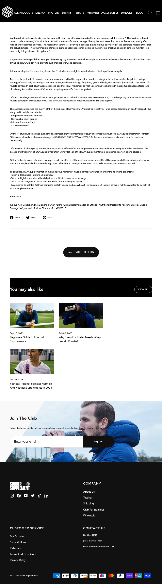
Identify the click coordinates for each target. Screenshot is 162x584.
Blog (139, 13)
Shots (80, 13)
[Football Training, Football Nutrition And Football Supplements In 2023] (32, 361)
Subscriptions (18, 542)
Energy (40, 13)
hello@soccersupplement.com (101, 546)
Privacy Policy (18, 560)
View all (143, 289)
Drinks (67, 13)
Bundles (126, 13)
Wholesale (89, 515)
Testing (87, 498)
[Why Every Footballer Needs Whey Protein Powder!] (81, 315)
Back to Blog (84, 252)
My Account (17, 536)
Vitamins (93, 13)
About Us (89, 492)
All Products (23, 13)
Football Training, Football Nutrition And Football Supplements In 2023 (31, 386)
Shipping (88, 503)
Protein (53, 13)
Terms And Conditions (23, 554)
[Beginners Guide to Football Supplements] (32, 315)
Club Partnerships (93, 510)
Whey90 (81, 185)
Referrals (15, 548)
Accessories (110, 13)
